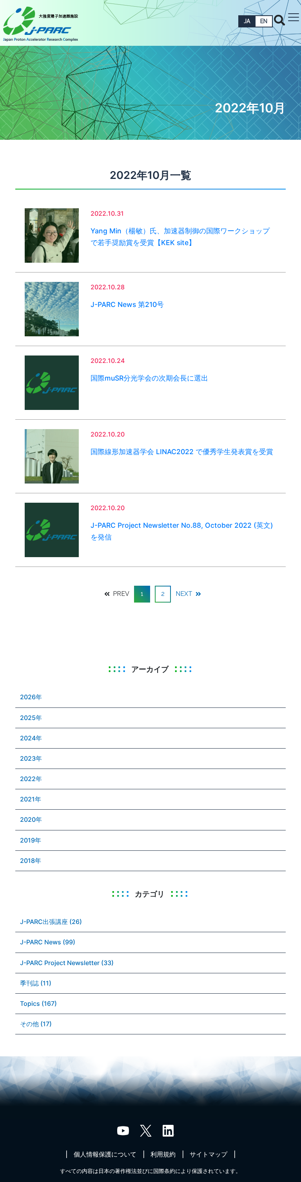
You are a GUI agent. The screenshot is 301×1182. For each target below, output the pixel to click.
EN (263, 21)
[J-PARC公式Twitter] (146, 1130)
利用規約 (163, 1154)
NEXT (185, 593)
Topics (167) (38, 1003)
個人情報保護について (105, 1154)
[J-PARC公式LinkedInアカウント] (168, 1130)
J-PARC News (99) (47, 942)
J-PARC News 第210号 (127, 304)
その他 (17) (36, 1024)
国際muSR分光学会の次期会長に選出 (149, 378)
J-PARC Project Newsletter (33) (67, 963)
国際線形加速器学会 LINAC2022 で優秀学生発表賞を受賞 (182, 452)
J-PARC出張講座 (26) (51, 922)
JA (247, 21)
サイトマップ (208, 1154)
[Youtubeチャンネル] (123, 1130)
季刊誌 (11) (35, 983)
